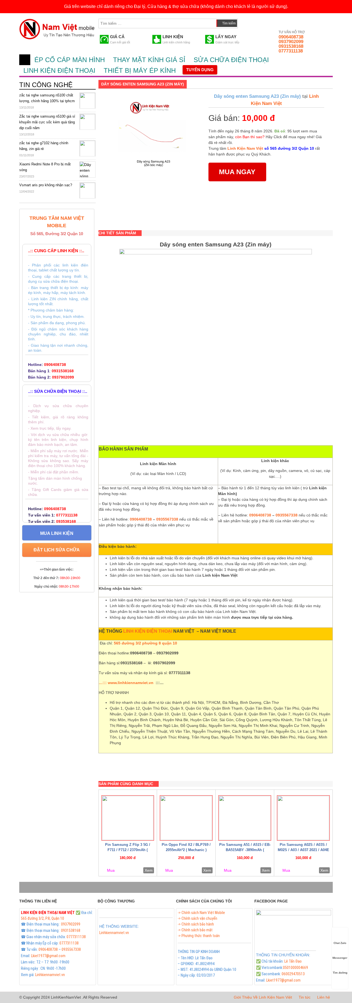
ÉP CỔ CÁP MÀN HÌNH (69, 59)
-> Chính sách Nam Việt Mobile (201, 912)
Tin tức (304, 997)
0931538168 (291, 46)
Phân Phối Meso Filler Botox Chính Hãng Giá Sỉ (134, 939)
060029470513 (293, 974)
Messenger (339, 957)
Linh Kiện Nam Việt (245, 148)
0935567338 (167, 519)
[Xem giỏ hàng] (247, 22)
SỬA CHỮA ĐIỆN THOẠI (231, 59)
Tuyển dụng (200, 69)
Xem (149, 870)
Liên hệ (323, 997)
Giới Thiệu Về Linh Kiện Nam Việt (263, 997)
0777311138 (291, 51)
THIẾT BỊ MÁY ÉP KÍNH (140, 70)
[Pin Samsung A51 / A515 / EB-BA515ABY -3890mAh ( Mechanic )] (244, 818)
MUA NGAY (237, 172)
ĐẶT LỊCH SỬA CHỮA (57, 550)
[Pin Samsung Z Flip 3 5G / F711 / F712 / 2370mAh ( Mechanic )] (127, 818)
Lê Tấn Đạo (293, 961)
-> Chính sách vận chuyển (197, 918)
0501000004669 (295, 967)
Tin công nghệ (46, 84)
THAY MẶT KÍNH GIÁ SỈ (149, 59)
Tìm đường (340, 972)
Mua (111, 870)
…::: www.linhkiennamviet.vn (126, 682)
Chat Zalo (340, 942)
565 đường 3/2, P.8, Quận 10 (42, 918)
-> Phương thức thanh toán (199, 935)
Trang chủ (24, 59)
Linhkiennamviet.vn (50, 975)
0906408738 (291, 37)
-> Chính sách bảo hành (196, 924)
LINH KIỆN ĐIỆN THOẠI (59, 70)
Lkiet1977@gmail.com (48, 956)
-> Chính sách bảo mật (195, 930)
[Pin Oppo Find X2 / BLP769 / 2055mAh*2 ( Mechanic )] (186, 818)
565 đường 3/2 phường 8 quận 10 (145, 643)
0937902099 (291, 41)
